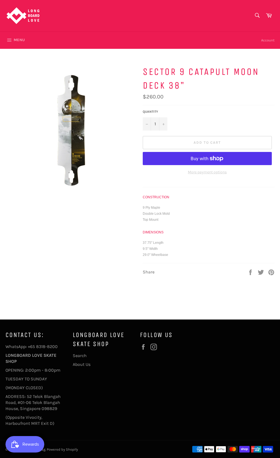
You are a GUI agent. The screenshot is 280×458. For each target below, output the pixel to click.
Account (268, 40)
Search (80, 355)
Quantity (150, 112)
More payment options (207, 172)
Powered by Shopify (62, 449)
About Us (82, 364)
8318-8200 (47, 346)
